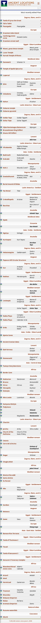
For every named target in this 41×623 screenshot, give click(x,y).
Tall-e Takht (7, 24)
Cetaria (5, 441)
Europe (34, 30)
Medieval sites (33, 59)
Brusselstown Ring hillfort (13, 130)
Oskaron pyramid (9, 111)
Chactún (6, 422)
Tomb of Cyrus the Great (12, 21)
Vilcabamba (7, 147)
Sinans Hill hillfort (9, 133)
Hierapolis (7, 388)
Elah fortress (8, 350)
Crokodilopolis (8, 199)
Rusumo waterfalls (10, 610)
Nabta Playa (7, 316)
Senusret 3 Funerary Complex (14, 560)
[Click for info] (1, 21)
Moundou (6, 595)
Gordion (6, 505)
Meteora (6, 512)
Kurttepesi (7, 240)
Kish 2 (5, 168)
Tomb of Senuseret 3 (10, 553)
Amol (5, 578)
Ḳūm (4, 84)
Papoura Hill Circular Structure (14, 260)
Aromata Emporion (10, 604)
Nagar (5, 455)
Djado (5, 220)
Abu (4, 489)
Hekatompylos (8, 252)
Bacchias (6, 206)
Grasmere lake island (11, 33)
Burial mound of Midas (11, 184)
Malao (5, 601)
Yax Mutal (6, 191)
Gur (4, 268)
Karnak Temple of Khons (12, 56)
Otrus (5, 385)
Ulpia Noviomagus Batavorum (14, 127)
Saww (5, 519)
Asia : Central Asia (33, 363)
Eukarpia (6, 391)
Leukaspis (7, 301)
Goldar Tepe (7, 118)
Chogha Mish (8, 462)
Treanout (6, 591)
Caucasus (33, 614)
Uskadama (7, 94)
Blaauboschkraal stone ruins (9, 568)
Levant (33, 136)
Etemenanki (7, 358)
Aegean (33, 65)
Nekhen (6, 277)
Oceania (33, 223)
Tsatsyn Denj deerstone (12, 366)
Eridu (5, 328)
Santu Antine (8, 478)
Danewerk (7, 62)
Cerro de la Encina (9, 444)
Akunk (5, 617)
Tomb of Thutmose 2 (10, 540)
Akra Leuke (7, 397)
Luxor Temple (8, 53)
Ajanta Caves (8, 335)
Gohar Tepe (7, 121)
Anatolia (33, 181)
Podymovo (7, 407)
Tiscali (5, 547)
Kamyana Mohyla (9, 404)
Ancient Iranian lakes (11, 342)
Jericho (5, 429)
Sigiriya (6, 233)
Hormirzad (7, 582)
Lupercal (6, 75)
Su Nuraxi (6, 481)
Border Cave (7, 373)
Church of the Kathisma (8, 433)
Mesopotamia (33, 163)
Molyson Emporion (10, 598)
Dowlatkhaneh (8, 176)
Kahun (5, 102)
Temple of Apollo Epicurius (13, 69)
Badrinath (7, 155)
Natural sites (33, 607)
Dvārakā (6, 159)
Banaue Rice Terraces (11, 534)
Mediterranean (33, 72)
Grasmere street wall (11, 41)
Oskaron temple (9, 108)
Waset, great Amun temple (13, 49)
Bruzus (5, 382)
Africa (33, 369)
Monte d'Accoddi (9, 475)
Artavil (5, 575)
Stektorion (7, 379)
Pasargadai (7, 26)
